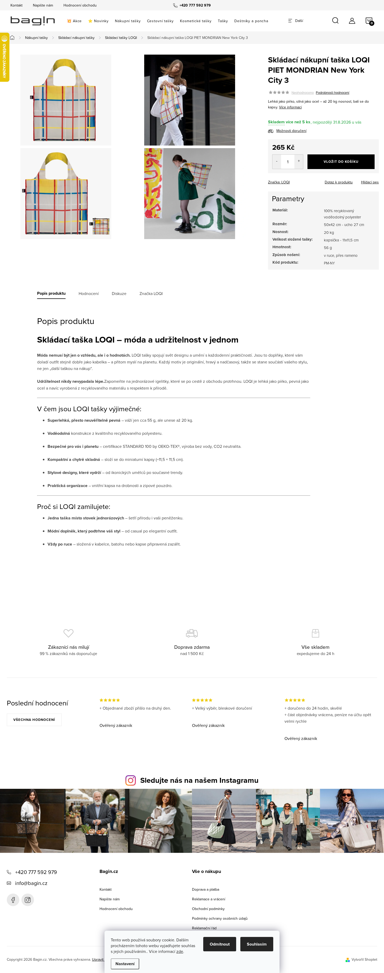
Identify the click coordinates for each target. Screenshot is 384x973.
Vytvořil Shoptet (364, 959)
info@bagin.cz (31, 883)
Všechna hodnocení (34, 719)
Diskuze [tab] (119, 293)
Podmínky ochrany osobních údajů (220, 918)
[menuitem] (74, 20)
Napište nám (43, 5)
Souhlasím (257, 944)
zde (179, 951)
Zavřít (295, 180)
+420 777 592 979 (36, 872)
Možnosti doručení (291, 130)
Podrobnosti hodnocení (332, 92)
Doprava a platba (205, 889)
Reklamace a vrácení (208, 899)
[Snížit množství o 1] (276, 162)
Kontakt (16, 5)
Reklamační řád (204, 928)
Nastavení (125, 964)
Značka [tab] (151, 293)
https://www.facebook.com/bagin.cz (13, 900)
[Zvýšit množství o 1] (298, 162)
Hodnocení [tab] (89, 293)
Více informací (290, 107)
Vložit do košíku (341, 161)
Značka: (279, 182)
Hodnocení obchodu (80, 5)
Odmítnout (220, 944)
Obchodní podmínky (208, 908)
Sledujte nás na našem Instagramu (199, 780)
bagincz (27, 900)
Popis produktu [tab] (51, 293)
